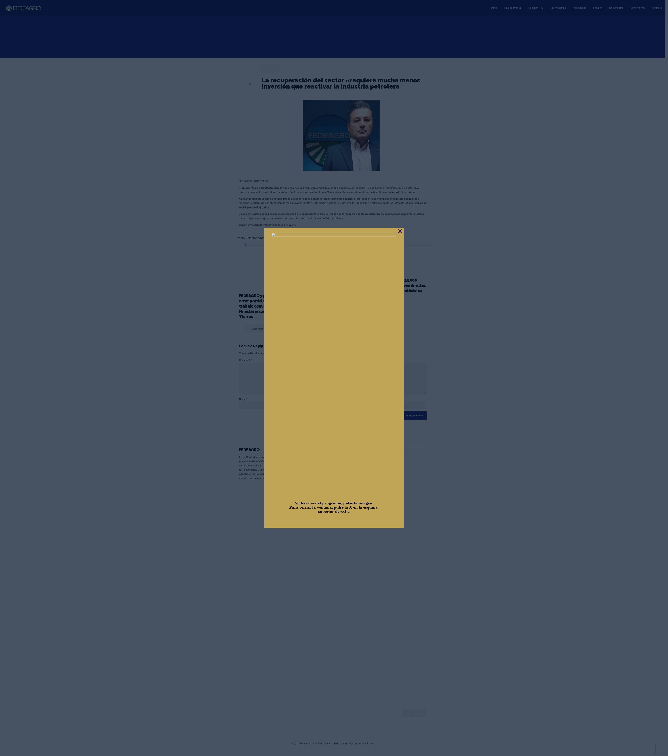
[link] (334, 363)
